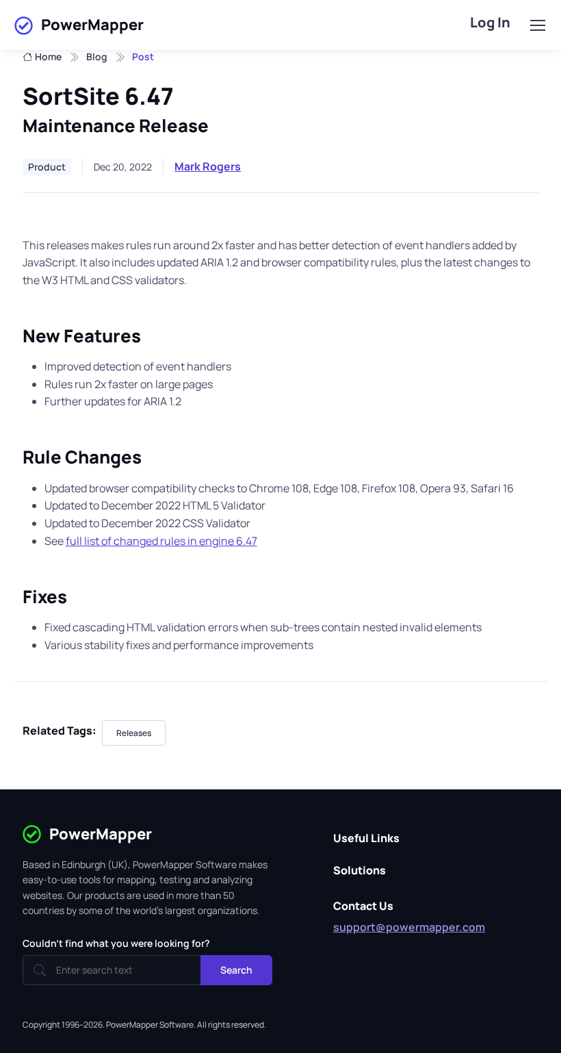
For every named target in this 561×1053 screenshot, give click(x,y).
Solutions (359, 870)
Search (236, 969)
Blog (96, 56)
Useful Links (366, 838)
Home (48, 56)
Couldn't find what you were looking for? (116, 943)
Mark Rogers (207, 166)
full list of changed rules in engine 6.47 (161, 540)
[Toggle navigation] (537, 25)
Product (47, 166)
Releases (133, 733)
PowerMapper (92, 24)
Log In (490, 22)
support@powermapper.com (409, 927)
